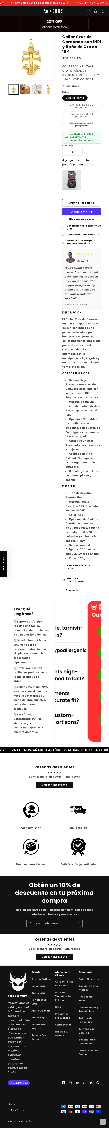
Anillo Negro (40, 1017)
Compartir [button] (72, 590)
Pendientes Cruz (39, 1002)
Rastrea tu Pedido (61, 1033)
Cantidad (67, 145)
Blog (58, 1007)
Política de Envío (86, 998)
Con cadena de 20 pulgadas (84, 125)
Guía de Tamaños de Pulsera (63, 996)
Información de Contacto (88, 1052)
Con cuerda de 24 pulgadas (85, 106)
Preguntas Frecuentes (62, 1016)
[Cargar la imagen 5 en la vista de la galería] (25, 89)
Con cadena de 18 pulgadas (85, 116)
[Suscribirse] (79, 923)
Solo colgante (75, 97)
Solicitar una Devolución (87, 1041)
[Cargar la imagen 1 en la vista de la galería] (14, 89)
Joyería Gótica (41, 979)
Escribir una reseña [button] (54, 784)
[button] (6, 11)
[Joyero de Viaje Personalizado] (71, 179)
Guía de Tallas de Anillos (64, 983)
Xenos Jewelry (24, 1121)
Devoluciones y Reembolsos (88, 1009)
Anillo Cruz (38, 993)
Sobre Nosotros (89, 979)
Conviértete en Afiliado (88, 988)
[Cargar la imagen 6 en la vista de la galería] (37, 89)
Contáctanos (63, 1024)
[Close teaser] (8, 550)
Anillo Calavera (41, 1010)
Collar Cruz (38, 986)
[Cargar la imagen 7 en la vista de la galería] (48, 89)
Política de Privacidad (86, 1020)
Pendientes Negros (39, 1026)
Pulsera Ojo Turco (39, 1037)
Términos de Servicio (87, 1031)
